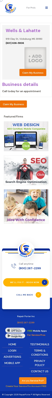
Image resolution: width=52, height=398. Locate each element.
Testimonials (39, 344)
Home (12, 344)
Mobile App (12, 363)
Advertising (12, 357)
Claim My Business (32, 72)
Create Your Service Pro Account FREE (26, 386)
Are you (33, 380)
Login (12, 350)
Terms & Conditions (39, 352)
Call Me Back (24, 295)
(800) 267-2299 (30, 268)
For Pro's (30, 7)
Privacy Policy (39, 363)
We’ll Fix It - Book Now (25, 282)
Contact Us (39, 371)
